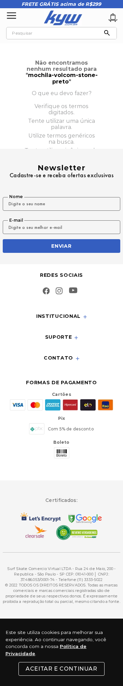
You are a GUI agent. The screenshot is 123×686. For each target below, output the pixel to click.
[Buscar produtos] (108, 33)
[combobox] (61, 33)
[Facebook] (46, 291)
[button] (61, 316)
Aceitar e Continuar (61, 668)
